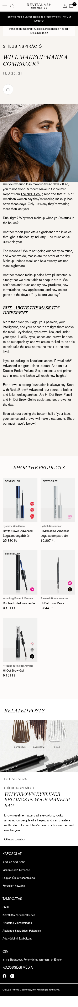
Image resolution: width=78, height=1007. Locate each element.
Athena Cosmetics (21, 989)
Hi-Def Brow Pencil (52, 603)
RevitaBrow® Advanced (18, 531)
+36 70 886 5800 (13, 862)
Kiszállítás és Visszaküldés (18, 915)
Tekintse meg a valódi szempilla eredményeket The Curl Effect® (39, 18)
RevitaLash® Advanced (55, 531)
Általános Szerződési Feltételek (21, 930)
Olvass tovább (14, 839)
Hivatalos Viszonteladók (17, 923)
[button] (71, 6)
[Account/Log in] (65, 6)
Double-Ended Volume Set (19, 603)
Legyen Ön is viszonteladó (18, 878)
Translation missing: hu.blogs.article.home (34, 29)
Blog (65, 29)
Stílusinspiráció (39, 33)
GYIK (5, 907)
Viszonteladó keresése (16, 870)
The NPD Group (32, 194)
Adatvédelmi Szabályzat (17, 938)
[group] (39, 746)
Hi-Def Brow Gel (13, 670)
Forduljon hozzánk (13, 885)
